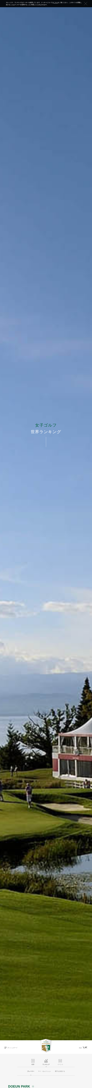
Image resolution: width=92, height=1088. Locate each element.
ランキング (46, 1064)
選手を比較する (60, 1071)
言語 (80, 1048)
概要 (33, 1064)
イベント (60, 1064)
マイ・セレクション (44, 1071)
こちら (56, 2)
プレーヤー (30, 1071)
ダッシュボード (12, 1048)
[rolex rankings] (46, 1045)
